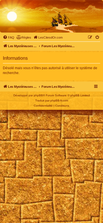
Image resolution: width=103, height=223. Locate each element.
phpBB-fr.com (59, 100)
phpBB (38, 95)
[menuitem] (8, 37)
